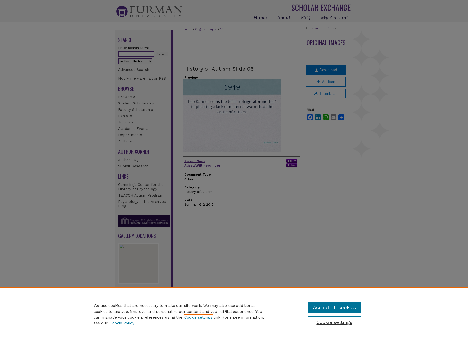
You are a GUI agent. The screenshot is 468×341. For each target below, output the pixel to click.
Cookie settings (198, 317)
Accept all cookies (334, 307)
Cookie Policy (122, 323)
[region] (234, 314)
